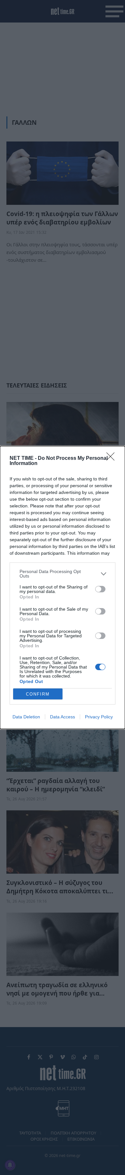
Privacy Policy (99, 716)
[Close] (112, 458)
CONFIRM (38, 694)
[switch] (100, 589)
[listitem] (62, 573)
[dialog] (62, 587)
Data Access (62, 716)
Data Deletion (26, 716)
